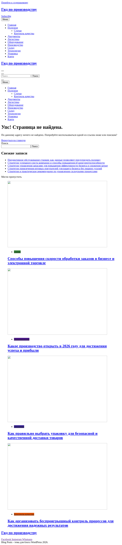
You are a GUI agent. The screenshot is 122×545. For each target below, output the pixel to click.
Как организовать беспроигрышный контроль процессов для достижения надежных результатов (61, 523)
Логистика (13, 39)
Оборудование (15, 42)
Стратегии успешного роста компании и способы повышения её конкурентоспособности (56, 162)
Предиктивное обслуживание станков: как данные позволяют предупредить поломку (54, 160)
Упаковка (13, 53)
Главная (12, 25)
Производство (15, 45)
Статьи (18, 30)
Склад (11, 47)
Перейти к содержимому (14, 2)
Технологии (14, 50)
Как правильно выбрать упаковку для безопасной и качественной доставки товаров (53, 435)
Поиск (4, 143)
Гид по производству (19, 9)
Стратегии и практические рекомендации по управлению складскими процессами (52, 171)
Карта (11, 56)
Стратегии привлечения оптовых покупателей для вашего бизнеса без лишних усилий (55, 168)
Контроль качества (24, 33)
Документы (14, 36)
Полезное (13, 27)
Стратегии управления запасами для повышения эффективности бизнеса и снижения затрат (58, 165)
